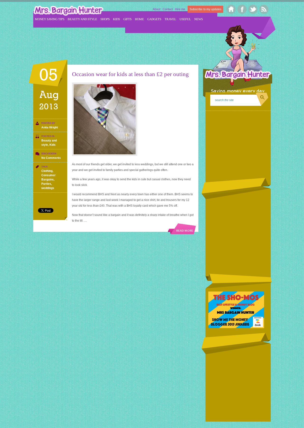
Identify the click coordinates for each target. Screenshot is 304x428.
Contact (168, 9)
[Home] (231, 9)
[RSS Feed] (264, 9)
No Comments (51, 158)
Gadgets (154, 19)
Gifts (127, 19)
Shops (105, 19)
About (156, 9)
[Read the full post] (133, 119)
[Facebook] (242, 9)
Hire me (180, 9)
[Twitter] (253, 9)
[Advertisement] (119, 43)
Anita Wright (49, 127)
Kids (116, 19)
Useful (185, 19)
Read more (184, 230)
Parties (46, 183)
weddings (47, 188)
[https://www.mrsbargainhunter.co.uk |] (68, 11)
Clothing (46, 171)
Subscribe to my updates (205, 9)
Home (139, 19)
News (198, 19)
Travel (170, 19)
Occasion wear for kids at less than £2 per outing (130, 74)
